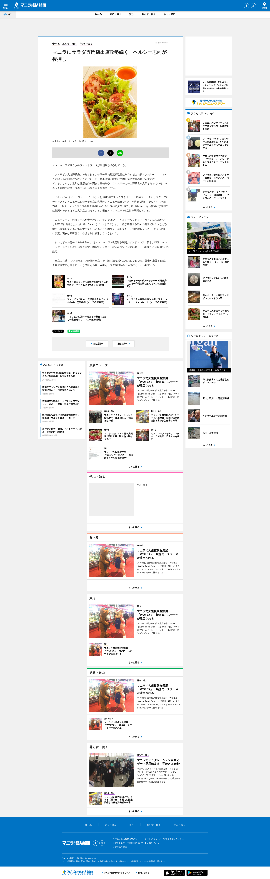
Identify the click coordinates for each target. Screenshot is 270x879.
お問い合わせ (153, 843)
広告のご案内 (121, 847)
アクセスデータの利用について (129, 843)
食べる (98, 14)
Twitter (253, 5)
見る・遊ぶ (115, 14)
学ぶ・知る (169, 14)
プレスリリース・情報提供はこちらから (165, 838)
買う (131, 14)
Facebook (246, 5)
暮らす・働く (149, 14)
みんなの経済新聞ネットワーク (77, 872)
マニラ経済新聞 (30, 5)
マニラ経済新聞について (126, 838)
